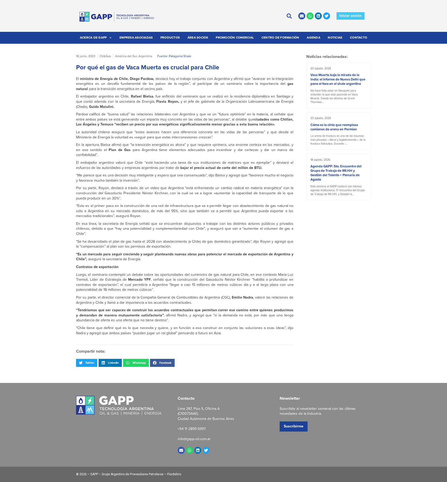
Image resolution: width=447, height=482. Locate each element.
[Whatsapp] (310, 15)
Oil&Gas (105, 56)
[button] (86, 363)
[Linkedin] (318, 15)
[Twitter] (326, 15)
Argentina (145, 56)
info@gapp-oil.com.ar (194, 439)
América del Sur (126, 56)
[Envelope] (301, 15)
